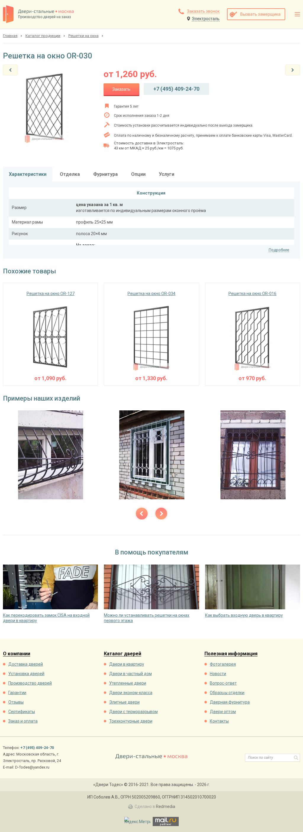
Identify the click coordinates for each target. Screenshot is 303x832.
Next (161, 513)
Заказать (121, 89)
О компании (16, 653)
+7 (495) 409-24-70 (176, 89)
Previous (141, 513)
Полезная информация (230, 653)
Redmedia (165, 806)
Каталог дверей (122, 653)
